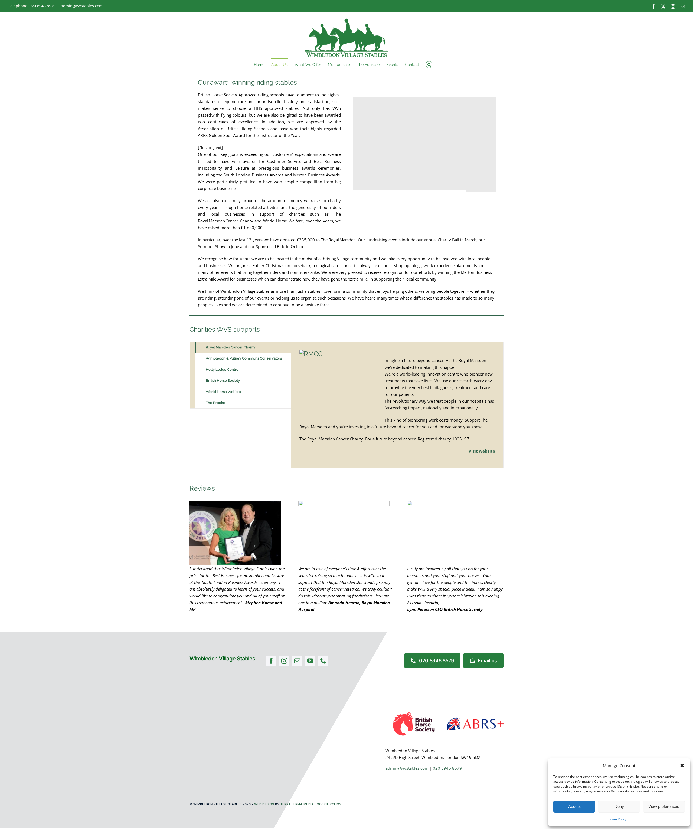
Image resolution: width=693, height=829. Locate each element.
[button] (682, 765)
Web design (264, 804)
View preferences (663, 806)
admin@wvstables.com (82, 5)
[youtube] (310, 661)
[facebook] (271, 661)
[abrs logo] (475, 719)
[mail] (297, 661)
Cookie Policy (616, 819)
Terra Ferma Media (297, 804)
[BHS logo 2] (413, 711)
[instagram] (284, 661)
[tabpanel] (397, 405)
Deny (619, 806)
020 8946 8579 (42, 5)
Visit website (482, 451)
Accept (574, 806)
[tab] (243, 347)
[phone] (323, 661)
